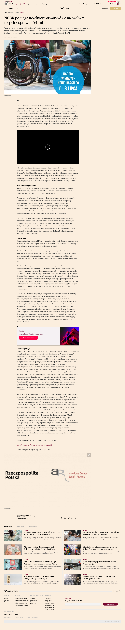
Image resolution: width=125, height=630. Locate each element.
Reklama (32, 598)
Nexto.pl (47, 602)
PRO (67, 8)
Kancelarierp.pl (49, 605)
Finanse (22, 12)
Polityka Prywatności (21, 598)
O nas (6, 598)
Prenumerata (34, 602)
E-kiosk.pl (48, 598)
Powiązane (8, 526)
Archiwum (33, 604)
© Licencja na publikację (24, 515)
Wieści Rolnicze (49, 607)
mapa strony (7, 617)
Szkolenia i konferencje (11, 614)
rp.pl (18, 100)
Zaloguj (115, 8)
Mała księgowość (50, 604)
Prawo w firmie (15, 12)
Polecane (20, 526)
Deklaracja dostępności (21, 605)
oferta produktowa (32, 617)
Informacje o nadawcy (21, 604)
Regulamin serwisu (20, 602)
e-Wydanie (105, 8)
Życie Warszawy (49, 609)
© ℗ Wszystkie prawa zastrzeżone (27, 517)
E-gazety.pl (48, 600)
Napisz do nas (8, 602)
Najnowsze (33, 526)
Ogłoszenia (33, 600)
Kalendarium (19, 617)
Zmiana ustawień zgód (21, 600)
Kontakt (6, 600)
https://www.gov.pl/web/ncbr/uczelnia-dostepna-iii (34, 445)
